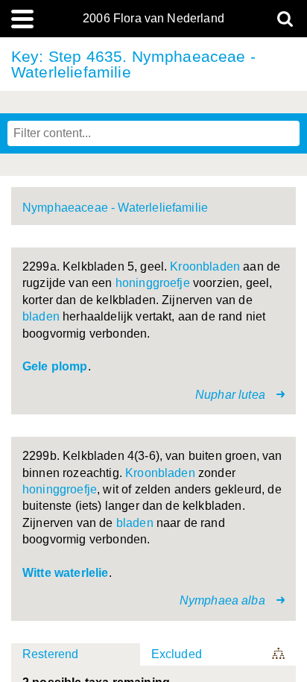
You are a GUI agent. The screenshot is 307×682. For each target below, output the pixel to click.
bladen (41, 316)
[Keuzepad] (279, 654)
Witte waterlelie (65, 572)
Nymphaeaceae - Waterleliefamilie (115, 207)
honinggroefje (152, 283)
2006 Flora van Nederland (153, 19)
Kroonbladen (205, 266)
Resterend (50, 654)
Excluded (176, 654)
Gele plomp (55, 366)
